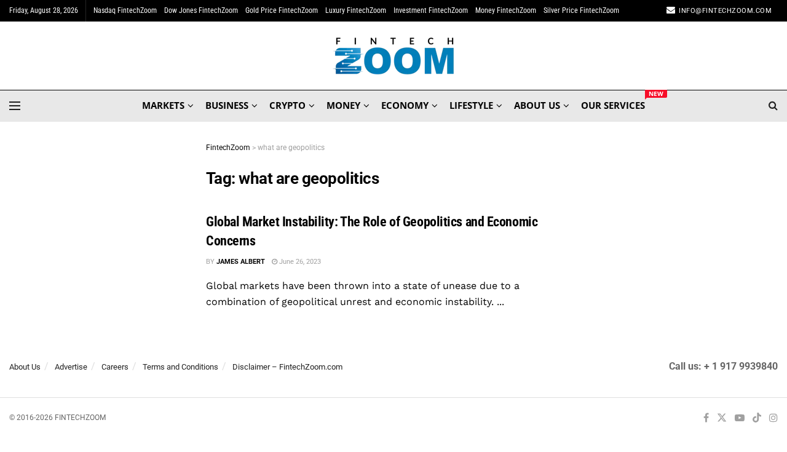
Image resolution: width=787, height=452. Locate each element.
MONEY (343, 105)
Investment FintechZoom (431, 10)
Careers (115, 366)
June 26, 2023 (299, 262)
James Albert (240, 262)
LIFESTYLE (471, 105)
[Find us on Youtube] (740, 418)
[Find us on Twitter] (722, 418)
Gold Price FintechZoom (281, 10)
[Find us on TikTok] (757, 419)
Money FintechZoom (505, 10)
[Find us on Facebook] (706, 418)
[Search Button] (773, 105)
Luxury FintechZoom (355, 10)
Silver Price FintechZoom (581, 10)
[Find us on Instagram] (773, 418)
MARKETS (163, 105)
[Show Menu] (14, 105)
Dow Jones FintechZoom (201, 10)
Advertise (71, 366)
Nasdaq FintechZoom (125, 10)
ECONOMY (405, 105)
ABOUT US (537, 105)
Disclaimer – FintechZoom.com (287, 366)
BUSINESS (226, 105)
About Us (25, 366)
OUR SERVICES (613, 103)
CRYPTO (287, 105)
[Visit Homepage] (394, 56)
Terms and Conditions (180, 366)
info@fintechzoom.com (725, 11)
